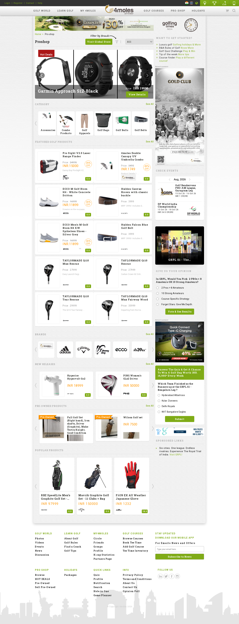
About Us (129, 583)
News (38, 550)
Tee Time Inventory (135, 550)
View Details (137, 94)
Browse (40, 574)
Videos (39, 542)
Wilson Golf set (133, 417)
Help (40, 3)
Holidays (198, 10)
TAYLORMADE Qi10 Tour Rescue (76, 298)
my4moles (119, 9)
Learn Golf (65, 10)
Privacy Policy (133, 574)
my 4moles (88, 10)
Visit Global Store (99, 41)
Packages (70, 574)
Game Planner (102, 595)
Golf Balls (122, 130)
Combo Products (65, 132)
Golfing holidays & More (187, 44)
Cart (227, 10)
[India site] (186, 3)
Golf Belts (141, 130)
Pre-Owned (42, 583)
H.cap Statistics (103, 554)
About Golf (71, 538)
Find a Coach (72, 546)
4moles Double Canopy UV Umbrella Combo (132, 156)
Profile (98, 550)
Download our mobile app (174, 537)
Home (38, 34)
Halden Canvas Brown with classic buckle (134, 192)
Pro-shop (178, 10)
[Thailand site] (191, 3)
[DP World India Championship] (194, 211)
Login (7, 3)
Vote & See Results (180, 311)
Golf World (41, 10)
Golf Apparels (84, 132)
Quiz (96, 574)
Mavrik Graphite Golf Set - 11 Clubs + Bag (93, 496)
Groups (98, 546)
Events (39, 546)
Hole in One (214, 3)
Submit (179, 419)
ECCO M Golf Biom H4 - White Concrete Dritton (77, 192)
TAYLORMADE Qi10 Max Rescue (76, 262)
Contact (30, 3)
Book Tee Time (132, 542)
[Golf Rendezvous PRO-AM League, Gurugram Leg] (166, 192)
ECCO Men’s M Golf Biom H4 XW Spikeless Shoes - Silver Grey (75, 229)
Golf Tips (70, 550)
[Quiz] (205, 3)
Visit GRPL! (176, 454)
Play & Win (189, 51)
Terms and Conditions (137, 579)
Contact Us (130, 587)
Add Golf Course (133, 546)
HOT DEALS (42, 579)
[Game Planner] (224, 3)
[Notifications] (196, 3)
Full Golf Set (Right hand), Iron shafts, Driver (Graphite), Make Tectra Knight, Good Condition (78, 425)
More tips (183, 54)
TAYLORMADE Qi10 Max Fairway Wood (134, 298)
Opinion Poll (131, 591)
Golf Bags (103, 130)
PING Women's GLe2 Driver (132, 377)
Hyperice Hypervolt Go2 (76, 377)
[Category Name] (47, 116)
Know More (187, 48)
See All (150, 104)
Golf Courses (154, 10)
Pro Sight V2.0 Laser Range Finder (76, 154)
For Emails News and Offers (175, 543)
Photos (39, 538)
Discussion (42, 554)
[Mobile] (234, 3)
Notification (101, 583)
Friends (98, 542)
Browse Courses (133, 538)
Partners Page (102, 558)
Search (234, 10)
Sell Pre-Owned (45, 587)
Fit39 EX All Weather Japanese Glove (131, 496)
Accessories (48, 130)
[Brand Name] (46, 346)
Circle (97, 538)
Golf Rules (71, 542)
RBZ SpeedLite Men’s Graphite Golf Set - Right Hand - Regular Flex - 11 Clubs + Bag (56, 500)
